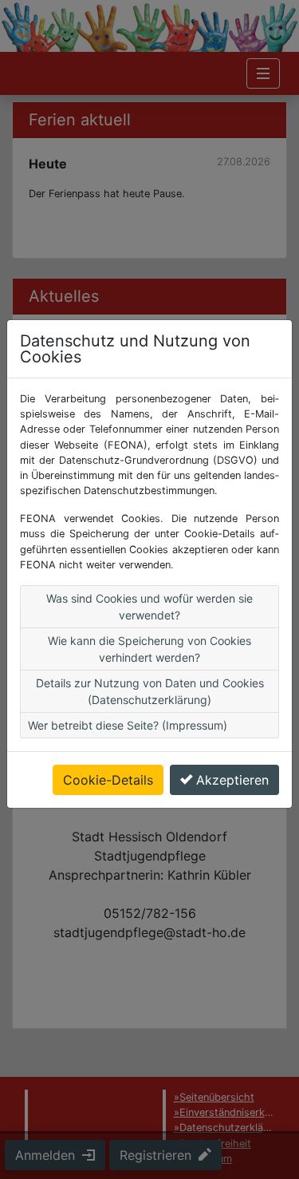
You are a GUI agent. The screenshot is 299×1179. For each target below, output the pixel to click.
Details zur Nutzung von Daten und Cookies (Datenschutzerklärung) (150, 691)
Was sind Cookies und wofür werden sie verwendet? (149, 606)
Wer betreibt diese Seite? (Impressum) (127, 725)
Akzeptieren (232, 780)
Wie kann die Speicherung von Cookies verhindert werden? (149, 649)
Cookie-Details (108, 780)
